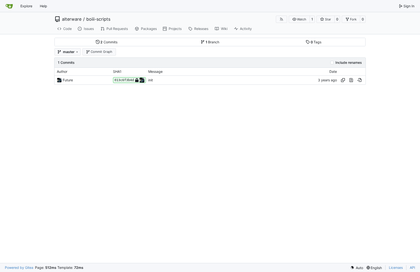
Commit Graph (101, 52)
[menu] (356, 268)
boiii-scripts (98, 19)
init (150, 80)
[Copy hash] (343, 80)
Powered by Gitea (19, 267)
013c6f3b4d (124, 80)
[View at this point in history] (359, 80)
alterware (71, 19)
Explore (26, 6)
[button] (299, 19)
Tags (316, 42)
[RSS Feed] (281, 19)
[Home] (9, 6)
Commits (108, 42)
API (412, 267)
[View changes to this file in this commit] (351, 80)
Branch (212, 42)
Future (68, 80)
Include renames (348, 62)
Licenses (396, 267)
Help (43, 6)
